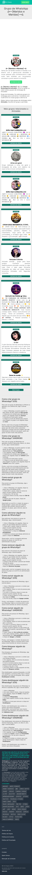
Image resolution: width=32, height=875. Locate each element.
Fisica (14, 801)
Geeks (22, 806)
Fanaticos (5, 799)
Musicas (4, 811)
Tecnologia (18, 817)
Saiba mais (4, 871)
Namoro (11, 811)
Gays (17, 806)
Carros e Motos (24, 789)
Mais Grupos (16, 390)
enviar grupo (25, 2)
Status (11, 817)
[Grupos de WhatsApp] (4, 2)
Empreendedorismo (8, 796)
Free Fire (18, 804)
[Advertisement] (16, 37)
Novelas (25, 811)
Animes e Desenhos (8, 789)
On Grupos (9, 2)
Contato (4, 852)
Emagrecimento (21, 794)
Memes (14, 809)
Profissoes (5, 814)
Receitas (13, 814)
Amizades (5, 786)
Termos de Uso (6, 830)
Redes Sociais (21, 814)
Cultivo (4, 794)
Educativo (12, 794)
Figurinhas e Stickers (16, 799)
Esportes (18, 796)
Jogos (27, 806)
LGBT (3, 809)
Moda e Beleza (22, 809)
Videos (17, 819)
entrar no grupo (16, 82)
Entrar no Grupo (16, 143)
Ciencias (11, 791)
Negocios (18, 811)
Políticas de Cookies (8, 837)
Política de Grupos (7, 833)
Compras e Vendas (20, 791)
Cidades (4, 791)
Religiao (4, 817)
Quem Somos (6, 855)
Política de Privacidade (8, 840)
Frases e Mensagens (8, 804)
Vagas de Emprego (7, 819)
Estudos (25, 796)
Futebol (25, 804)
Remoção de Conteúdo (8, 858)
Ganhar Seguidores (8, 806)
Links (8, 809)
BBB (16, 789)
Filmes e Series (6, 801)
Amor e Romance (15, 786)
